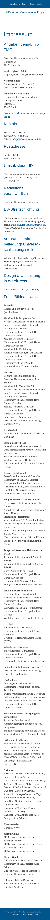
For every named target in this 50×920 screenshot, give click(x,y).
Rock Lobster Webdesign (16, 289)
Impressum (29, 914)
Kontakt (39, 4)
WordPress (17, 281)
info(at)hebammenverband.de (26, 139)
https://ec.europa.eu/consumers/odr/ (28, 224)
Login (24, 4)
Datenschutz (16, 914)
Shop (32, 4)
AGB (23, 914)
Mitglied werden (14, 4)
